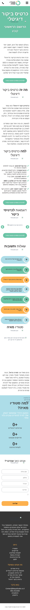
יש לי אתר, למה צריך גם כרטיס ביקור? (13, 310)
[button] (2, 227)
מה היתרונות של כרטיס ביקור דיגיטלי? (13, 259)
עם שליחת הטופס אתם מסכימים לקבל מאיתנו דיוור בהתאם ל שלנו (16, 496)
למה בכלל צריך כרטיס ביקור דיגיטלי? (14, 270)
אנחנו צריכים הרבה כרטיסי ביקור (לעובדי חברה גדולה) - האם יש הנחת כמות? (14, 290)
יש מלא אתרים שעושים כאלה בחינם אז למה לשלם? (13, 320)
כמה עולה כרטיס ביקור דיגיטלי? (12, 279)
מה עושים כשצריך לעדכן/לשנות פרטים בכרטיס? (13, 299)
